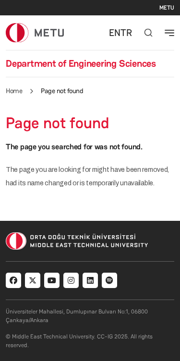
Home (14, 90)
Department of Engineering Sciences (81, 63)
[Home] (35, 32)
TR (126, 32)
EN (114, 32)
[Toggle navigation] (169, 32)
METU (166, 8)
